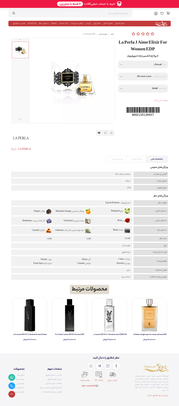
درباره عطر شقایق (55, 379)
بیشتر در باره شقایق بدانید (158, 395)
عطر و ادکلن (108, 23)
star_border (133, 33)
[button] (143, 64)
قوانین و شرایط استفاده (52, 392)
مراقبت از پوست (76, 23)
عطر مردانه (20, 379)
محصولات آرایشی (17, 388)
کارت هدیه (63, 23)
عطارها (54, 23)
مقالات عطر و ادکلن (54, 383)
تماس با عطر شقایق (53, 375)
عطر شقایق (120, 23)
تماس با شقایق (19, 23)
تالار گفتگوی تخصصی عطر (51, 388)
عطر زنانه (20, 375)
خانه (112, 34)
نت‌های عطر (44, 23)
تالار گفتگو (32, 23)
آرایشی (87, 23)
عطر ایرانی (97, 23)
